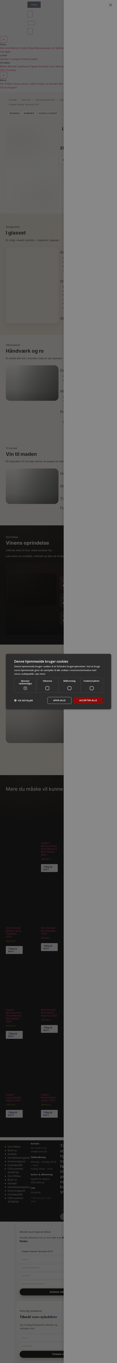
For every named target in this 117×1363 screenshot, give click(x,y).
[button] (23, 700)
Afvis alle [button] (59, 700)
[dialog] (58, 681)
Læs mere (40, 673)
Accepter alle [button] (88, 700)
